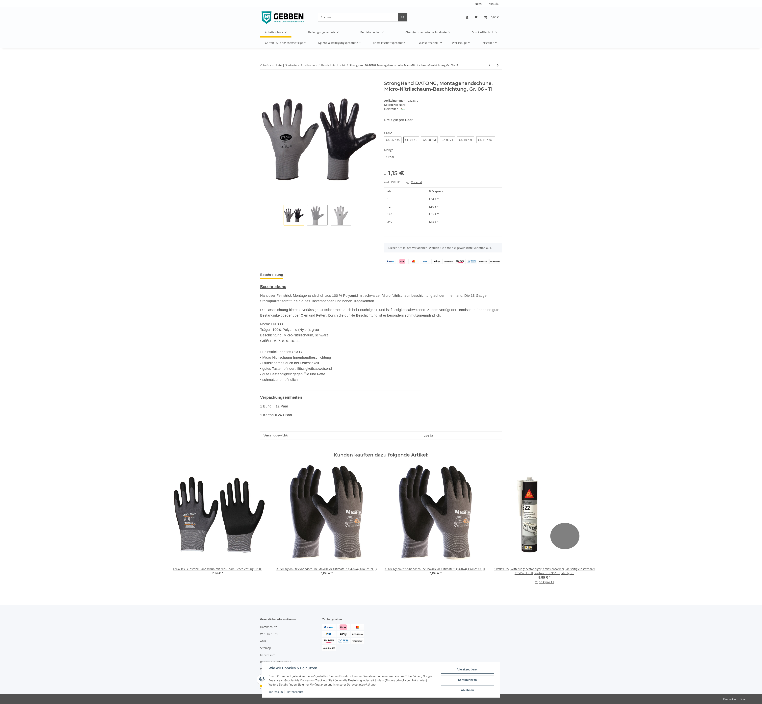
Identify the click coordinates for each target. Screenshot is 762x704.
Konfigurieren (467, 679)
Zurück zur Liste (272, 65)
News (478, 4)
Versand (416, 182)
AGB (263, 641)
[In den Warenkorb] (263, 78)
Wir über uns (269, 634)
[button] (467, 17)
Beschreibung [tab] (271, 275)
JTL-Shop (741, 699)
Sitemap (265, 648)
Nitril (402, 105)
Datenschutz (295, 691)
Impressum (275, 691)
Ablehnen (467, 690)
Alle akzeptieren (467, 669)
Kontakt (494, 4)
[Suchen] (402, 17)
